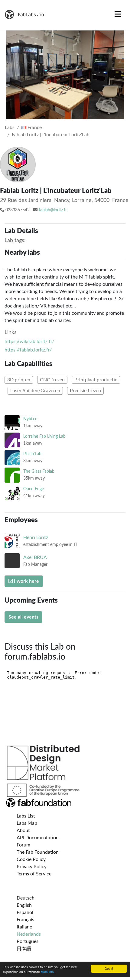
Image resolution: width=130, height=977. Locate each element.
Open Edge (33, 489)
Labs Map (27, 823)
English (24, 905)
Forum (23, 845)
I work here (26, 581)
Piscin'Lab (32, 454)
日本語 (24, 948)
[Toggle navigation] (118, 14)
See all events (23, 617)
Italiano (24, 927)
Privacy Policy (32, 866)
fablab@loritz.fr (53, 210)
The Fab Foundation (38, 852)
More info (47, 971)
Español (25, 912)
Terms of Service (34, 873)
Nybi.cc (30, 419)
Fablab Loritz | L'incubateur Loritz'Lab (50, 134)
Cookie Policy (31, 859)
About (23, 830)
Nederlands (29, 934)
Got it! (109, 968)
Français (25, 919)
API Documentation (38, 837)
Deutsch (25, 898)
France (34, 127)
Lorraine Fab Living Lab (44, 436)
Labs (10, 127)
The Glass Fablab (38, 471)
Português (27, 941)
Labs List (26, 816)
